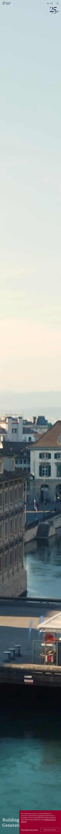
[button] (57, 3)
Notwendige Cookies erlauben (29, 829)
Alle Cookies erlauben (50, 830)
